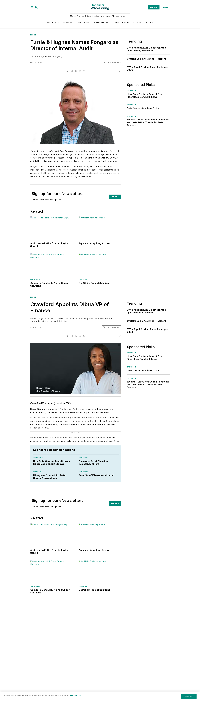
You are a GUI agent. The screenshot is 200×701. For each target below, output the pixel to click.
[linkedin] (71, 71)
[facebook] (67, 71)
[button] (32, 7)
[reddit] (80, 71)
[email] (84, 71)
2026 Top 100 (83, 23)
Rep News (137, 23)
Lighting (149, 23)
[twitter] (76, 71)
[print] (120, 71)
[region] (100, 696)
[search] (36, 7)
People (33, 35)
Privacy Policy (75, 695)
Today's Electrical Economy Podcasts (110, 23)
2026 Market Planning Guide (60, 23)
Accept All (188, 696)
